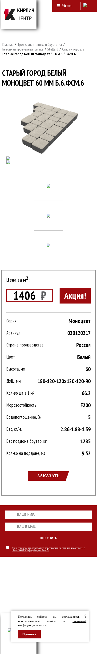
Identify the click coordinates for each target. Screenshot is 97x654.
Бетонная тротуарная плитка (22, 49)
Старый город (72, 49)
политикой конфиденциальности (30, 550)
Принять (29, 634)
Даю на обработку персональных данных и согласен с (48, 549)
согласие (23, 548)
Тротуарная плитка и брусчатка (39, 44)
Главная (7, 44)
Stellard (52, 49)
